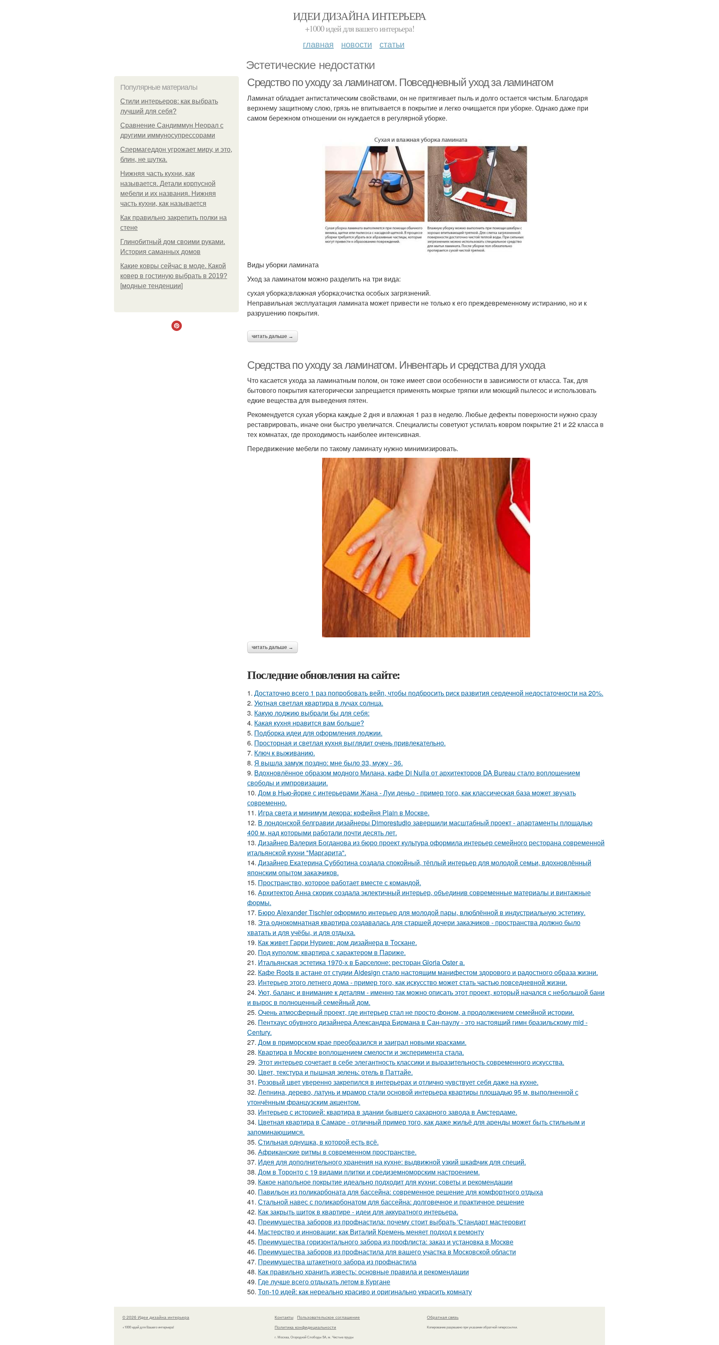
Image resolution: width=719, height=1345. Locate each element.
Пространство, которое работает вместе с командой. (339, 882)
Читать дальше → (272, 336)
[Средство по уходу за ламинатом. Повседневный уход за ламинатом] (426, 196)
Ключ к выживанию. (284, 753)
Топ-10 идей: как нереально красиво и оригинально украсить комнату (365, 1291)
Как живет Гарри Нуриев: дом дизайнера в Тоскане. (337, 942)
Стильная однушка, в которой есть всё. (318, 1142)
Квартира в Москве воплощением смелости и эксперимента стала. (361, 1052)
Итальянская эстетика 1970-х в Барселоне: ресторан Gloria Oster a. (361, 962)
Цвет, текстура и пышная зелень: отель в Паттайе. (335, 1072)
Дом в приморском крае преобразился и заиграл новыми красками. (362, 1042)
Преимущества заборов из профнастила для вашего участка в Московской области (387, 1251)
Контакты (284, 1317)
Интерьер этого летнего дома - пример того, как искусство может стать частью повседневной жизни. (412, 982)
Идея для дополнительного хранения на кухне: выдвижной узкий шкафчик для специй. (392, 1162)
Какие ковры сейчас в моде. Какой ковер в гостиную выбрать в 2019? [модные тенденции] (173, 275)
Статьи (391, 44)
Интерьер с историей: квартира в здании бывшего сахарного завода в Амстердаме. (387, 1112)
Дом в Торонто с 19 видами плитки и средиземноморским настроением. (369, 1172)
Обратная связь (443, 1317)
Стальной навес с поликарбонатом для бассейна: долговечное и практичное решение (391, 1202)
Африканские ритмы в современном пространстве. (337, 1152)
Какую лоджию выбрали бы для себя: (311, 713)
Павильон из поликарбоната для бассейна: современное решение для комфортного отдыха (400, 1192)
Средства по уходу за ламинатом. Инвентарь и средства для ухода (396, 365)
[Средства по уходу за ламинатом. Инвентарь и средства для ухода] (426, 547)
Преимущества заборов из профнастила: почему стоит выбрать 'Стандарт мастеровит (392, 1222)
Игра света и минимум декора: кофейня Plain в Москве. (343, 812)
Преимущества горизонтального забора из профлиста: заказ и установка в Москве (385, 1241)
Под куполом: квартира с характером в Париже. (332, 952)
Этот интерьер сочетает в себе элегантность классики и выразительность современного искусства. (411, 1062)
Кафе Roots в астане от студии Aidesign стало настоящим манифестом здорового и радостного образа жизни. (428, 972)
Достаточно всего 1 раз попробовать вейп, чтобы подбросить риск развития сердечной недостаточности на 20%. (428, 693)
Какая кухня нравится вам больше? (309, 723)
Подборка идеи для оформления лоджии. (318, 733)
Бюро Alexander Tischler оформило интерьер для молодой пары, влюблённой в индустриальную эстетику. (421, 912)
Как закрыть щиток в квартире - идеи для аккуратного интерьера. (358, 1212)
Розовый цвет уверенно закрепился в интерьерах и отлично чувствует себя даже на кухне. (398, 1082)
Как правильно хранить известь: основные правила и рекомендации (363, 1271)
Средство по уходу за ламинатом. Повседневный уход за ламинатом (400, 82)
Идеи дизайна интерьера (359, 16)
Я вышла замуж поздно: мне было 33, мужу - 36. (328, 763)
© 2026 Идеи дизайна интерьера (155, 1317)
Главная (318, 44)
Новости (356, 44)
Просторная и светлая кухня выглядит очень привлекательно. (350, 743)
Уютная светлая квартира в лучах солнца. (318, 703)
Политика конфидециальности (305, 1327)
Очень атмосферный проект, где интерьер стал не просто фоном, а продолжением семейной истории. (416, 1012)
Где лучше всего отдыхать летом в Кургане (324, 1281)
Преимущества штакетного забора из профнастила (337, 1261)
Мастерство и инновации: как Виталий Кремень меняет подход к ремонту (371, 1231)
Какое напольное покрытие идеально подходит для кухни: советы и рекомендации (385, 1182)
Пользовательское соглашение (328, 1317)
